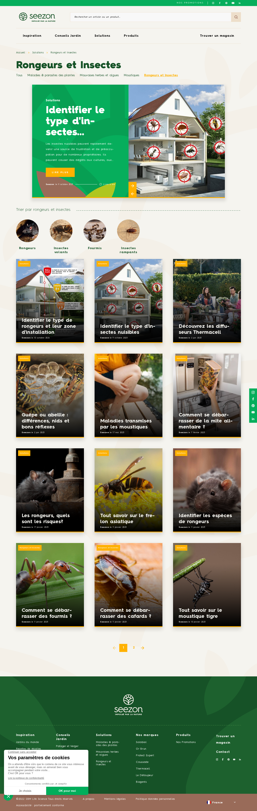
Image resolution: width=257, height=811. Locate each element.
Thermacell (143, 768)
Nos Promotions (186, 742)
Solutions (102, 36)
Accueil (20, 52)
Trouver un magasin (217, 36)
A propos (88, 799)
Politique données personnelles (155, 799)
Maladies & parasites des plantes (51, 75)
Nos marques (147, 735)
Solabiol (141, 742)
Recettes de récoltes (28, 749)
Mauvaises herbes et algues (99, 75)
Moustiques (131, 75)
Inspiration (32, 36)
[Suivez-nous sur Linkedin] (239, 3)
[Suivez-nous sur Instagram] (213, 3)
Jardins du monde (27, 742)
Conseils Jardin (68, 36)
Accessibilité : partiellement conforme (40, 805)
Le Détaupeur (144, 775)
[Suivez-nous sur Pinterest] (226, 3)
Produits (131, 36)
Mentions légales (114, 799)
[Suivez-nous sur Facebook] (219, 3)
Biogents (141, 782)
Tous (19, 75)
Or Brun (141, 749)
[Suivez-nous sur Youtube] (233, 3)
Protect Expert (145, 755)
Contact (223, 752)
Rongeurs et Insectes (63, 52)
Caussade (142, 762)
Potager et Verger (67, 746)
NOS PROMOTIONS (190, 3)
